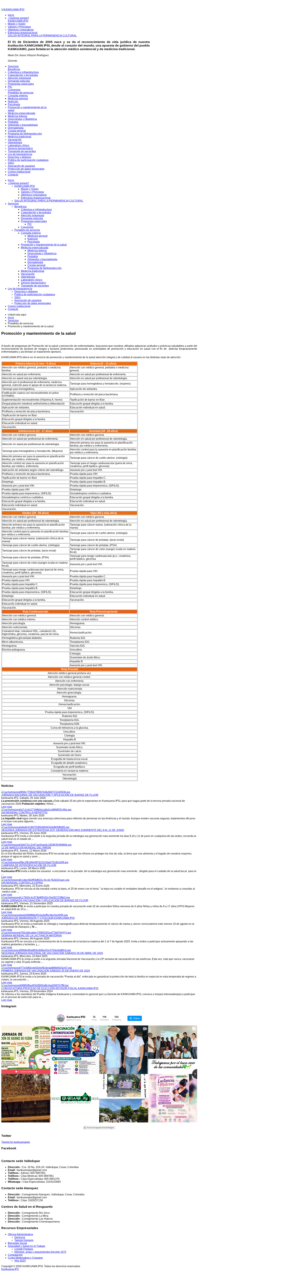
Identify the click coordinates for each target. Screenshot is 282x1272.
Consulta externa (31, 233)
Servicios (13, 203)
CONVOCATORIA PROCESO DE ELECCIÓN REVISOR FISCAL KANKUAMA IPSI (49, 988)
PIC (29, 224)
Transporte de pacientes (35, 285)
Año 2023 (20, 1260)
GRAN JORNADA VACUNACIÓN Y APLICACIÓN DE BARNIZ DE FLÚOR (44, 900)
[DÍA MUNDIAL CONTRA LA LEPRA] (35, 880)
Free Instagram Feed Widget (100, 1128)
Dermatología (35, 262)
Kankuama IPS (10, 1269)
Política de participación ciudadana (34, 294)
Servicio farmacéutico (33, 282)
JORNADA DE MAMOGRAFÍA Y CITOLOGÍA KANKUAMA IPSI (38, 918)
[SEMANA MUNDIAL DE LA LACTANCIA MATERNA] (36, 932)
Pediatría (32, 256)
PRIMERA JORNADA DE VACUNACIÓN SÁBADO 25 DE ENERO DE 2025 (45, 970)
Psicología (33, 241)
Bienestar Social (17, 1243)
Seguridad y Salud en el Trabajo (26, 1246)
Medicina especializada (34, 247)
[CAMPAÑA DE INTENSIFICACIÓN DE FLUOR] (34, 862)
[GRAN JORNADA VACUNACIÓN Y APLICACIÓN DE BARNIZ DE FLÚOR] (35, 897)
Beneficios (20, 206)
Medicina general (37, 235)
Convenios (27, 227)
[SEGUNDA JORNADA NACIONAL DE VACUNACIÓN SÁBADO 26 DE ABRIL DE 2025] (36, 950)
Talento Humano (23, 1240)
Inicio (11, 180)
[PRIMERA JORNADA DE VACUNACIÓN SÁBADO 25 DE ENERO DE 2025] (36, 967)
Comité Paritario (23, 1249)
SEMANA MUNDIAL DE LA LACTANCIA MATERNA (31, 935)
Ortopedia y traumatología (42, 259)
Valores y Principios (32, 192)
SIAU (17, 297)
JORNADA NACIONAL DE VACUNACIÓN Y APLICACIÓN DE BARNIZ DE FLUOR (49, 795)
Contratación (15, 1254)
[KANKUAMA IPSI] (12, 9)
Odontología (28, 276)
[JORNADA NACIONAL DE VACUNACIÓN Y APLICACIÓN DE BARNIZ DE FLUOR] (35, 792)
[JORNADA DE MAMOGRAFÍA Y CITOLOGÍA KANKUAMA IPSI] (34, 915)
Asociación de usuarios (27, 300)
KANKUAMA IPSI (24, 186)
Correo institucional (19, 306)
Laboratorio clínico (31, 279)
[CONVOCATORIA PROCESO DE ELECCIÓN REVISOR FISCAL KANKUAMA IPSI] (35, 985)
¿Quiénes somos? (18, 183)
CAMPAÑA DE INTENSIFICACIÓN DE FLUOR (28, 865)
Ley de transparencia (20, 288)
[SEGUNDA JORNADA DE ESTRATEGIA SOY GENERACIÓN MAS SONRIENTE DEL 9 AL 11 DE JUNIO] (35, 827)
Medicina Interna (37, 250)
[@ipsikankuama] (60, 1018)
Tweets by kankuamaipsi (15, 1142)
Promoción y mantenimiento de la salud (44, 244)
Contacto (13, 309)
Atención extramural (32, 215)
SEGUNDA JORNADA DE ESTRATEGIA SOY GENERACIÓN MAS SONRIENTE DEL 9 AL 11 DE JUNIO (62, 830)
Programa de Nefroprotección (44, 268)
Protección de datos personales (32, 303)
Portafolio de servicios (27, 230)
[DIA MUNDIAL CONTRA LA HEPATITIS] (36, 809)
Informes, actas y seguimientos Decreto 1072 (40, 1252)
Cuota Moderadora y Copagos (25, 1257)
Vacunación (28, 274)
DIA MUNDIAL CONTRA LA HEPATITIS (24, 812)
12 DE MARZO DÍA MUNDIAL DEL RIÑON (26, 847)
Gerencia (19, 1237)
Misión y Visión (30, 189)
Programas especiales (34, 221)
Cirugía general (36, 265)
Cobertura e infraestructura (36, 209)
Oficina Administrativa (20, 1234)
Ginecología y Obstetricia (41, 253)
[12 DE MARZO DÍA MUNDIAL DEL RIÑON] (36, 844)
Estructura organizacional (35, 197)
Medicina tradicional (32, 271)
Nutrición (32, 238)
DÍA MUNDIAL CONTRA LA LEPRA (22, 882)
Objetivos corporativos (34, 194)
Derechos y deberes (26, 291)
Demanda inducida (32, 218)
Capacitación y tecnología (36, 212)
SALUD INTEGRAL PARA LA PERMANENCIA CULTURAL (48, 200)
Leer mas (6, 806)
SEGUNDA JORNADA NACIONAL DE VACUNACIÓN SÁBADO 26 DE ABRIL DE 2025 (52, 953)
